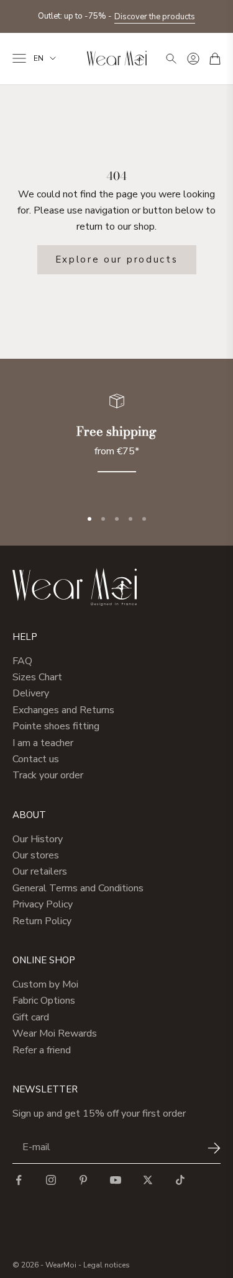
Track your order (47, 775)
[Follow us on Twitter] (148, 1180)
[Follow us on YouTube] (115, 1180)
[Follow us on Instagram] (51, 1180)
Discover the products (154, 16)
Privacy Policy (42, 904)
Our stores (35, 855)
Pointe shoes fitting (55, 726)
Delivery (30, 693)
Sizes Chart (37, 677)
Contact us (35, 759)
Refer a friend (41, 1050)
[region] (116, 440)
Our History (37, 839)
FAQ (22, 661)
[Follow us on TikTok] (180, 1180)
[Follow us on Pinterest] (83, 1180)
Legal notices (106, 1265)
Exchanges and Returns (63, 710)
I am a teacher (42, 743)
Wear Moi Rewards (54, 1033)
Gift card (30, 1017)
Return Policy (41, 921)
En (38, 58)
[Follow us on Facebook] (18, 1180)
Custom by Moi (45, 984)
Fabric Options (43, 1000)
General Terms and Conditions (78, 888)
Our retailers (39, 871)
